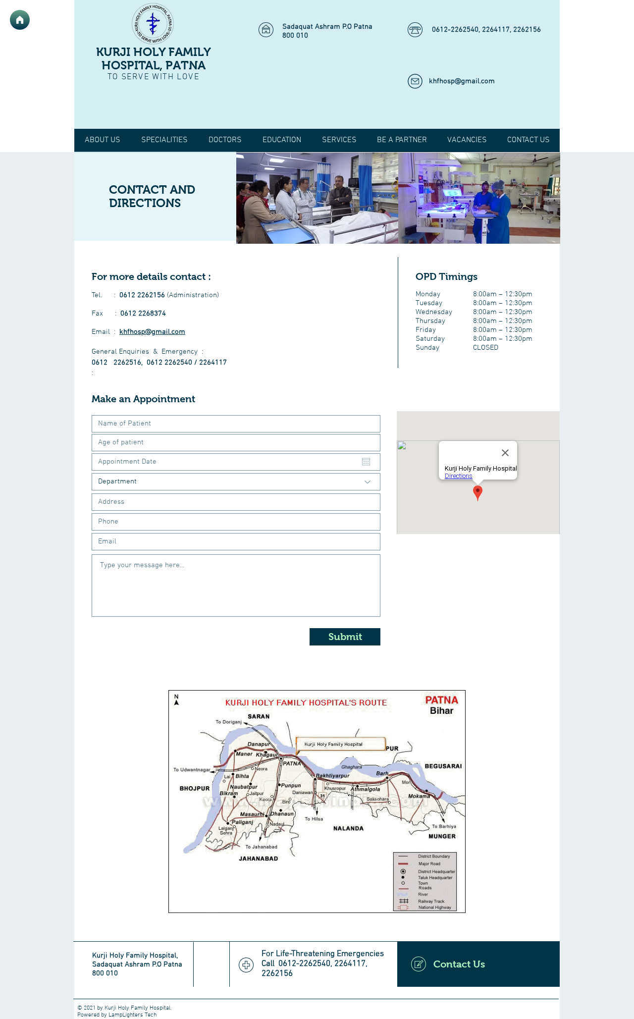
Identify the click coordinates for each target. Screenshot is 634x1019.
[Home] (20, 20)
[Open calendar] (366, 462)
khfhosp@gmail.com (462, 81)
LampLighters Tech (132, 1015)
